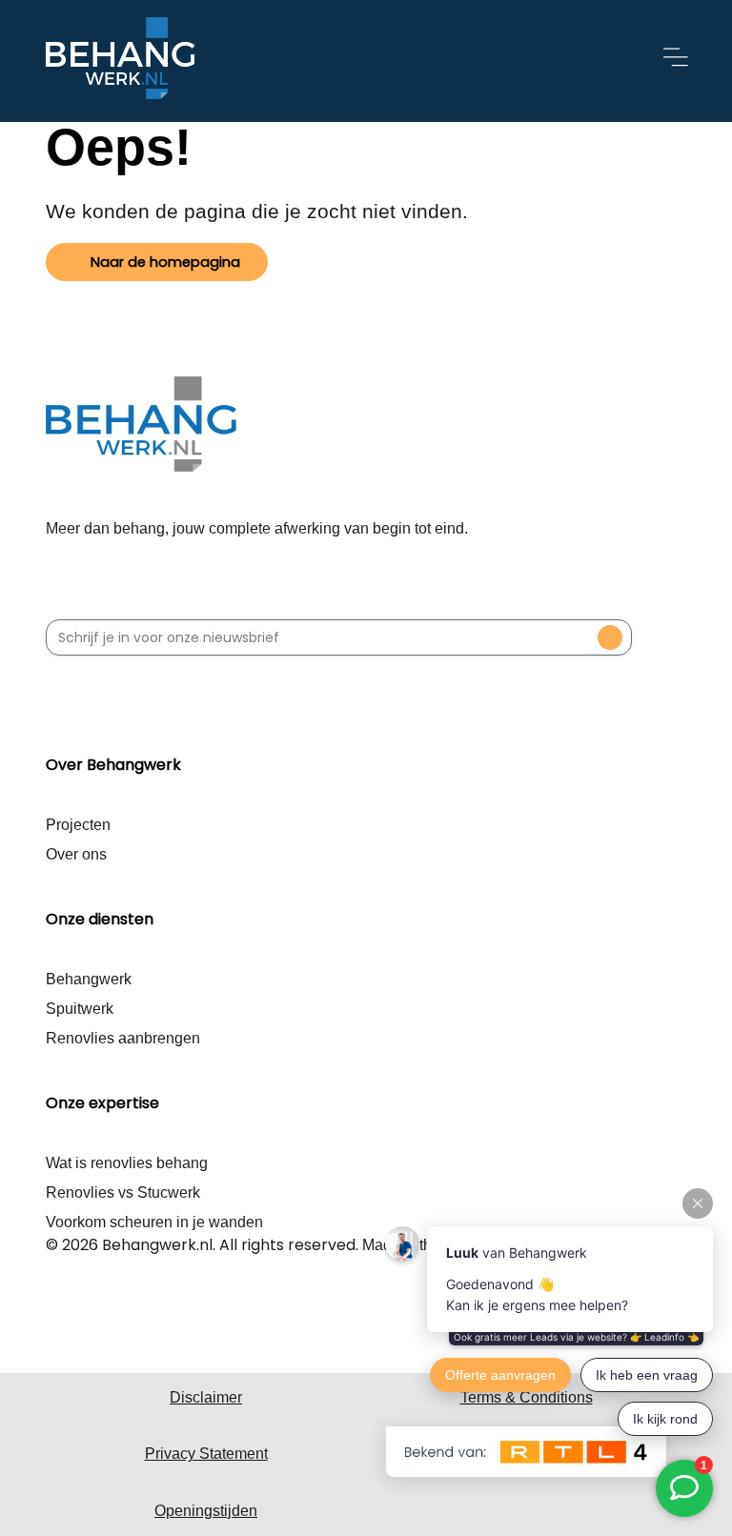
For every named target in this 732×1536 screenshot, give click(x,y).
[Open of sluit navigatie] (675, 61)
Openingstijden (205, 1511)
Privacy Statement (206, 1453)
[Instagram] (95, 1314)
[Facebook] (60, 1314)
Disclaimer (206, 1397)
